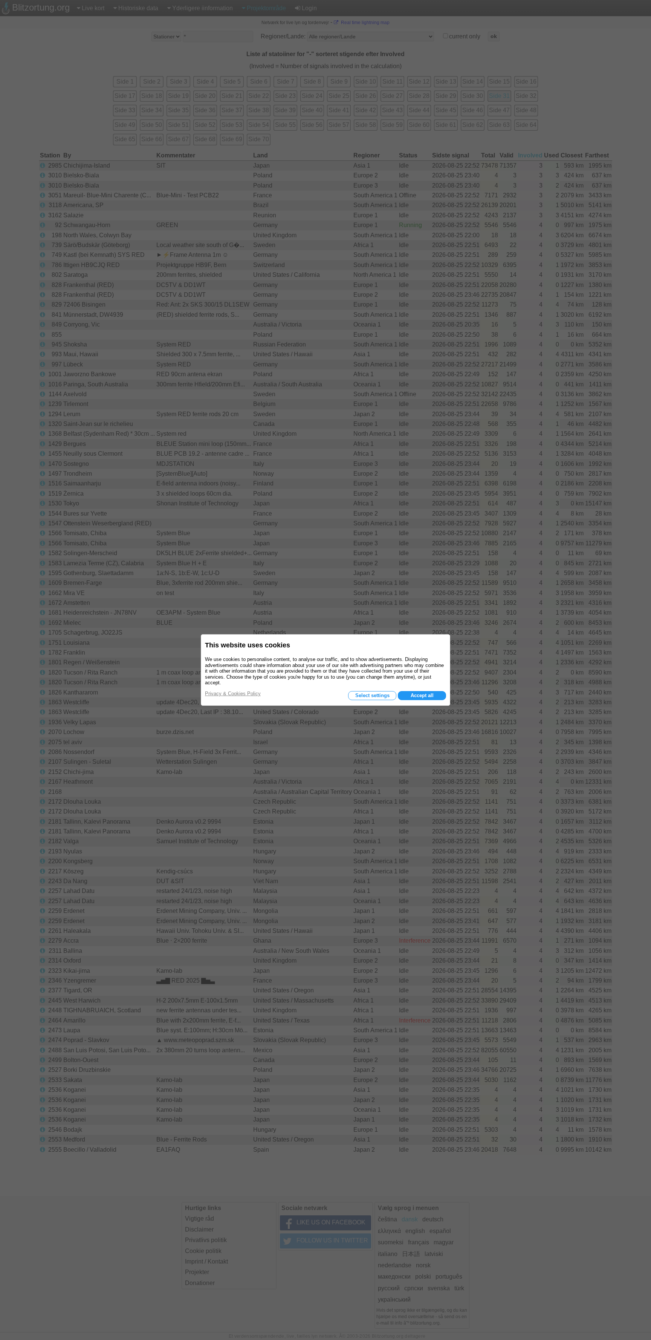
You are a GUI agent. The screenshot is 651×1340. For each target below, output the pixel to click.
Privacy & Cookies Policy (233, 693)
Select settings (372, 695)
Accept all (422, 695)
